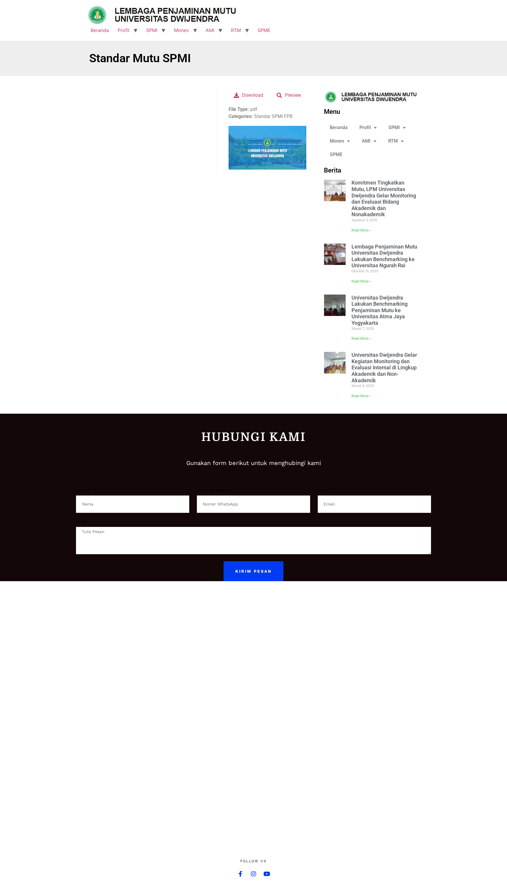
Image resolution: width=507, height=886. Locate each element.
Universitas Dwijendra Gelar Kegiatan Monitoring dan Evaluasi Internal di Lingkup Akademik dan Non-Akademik (384, 367)
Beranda (100, 30)
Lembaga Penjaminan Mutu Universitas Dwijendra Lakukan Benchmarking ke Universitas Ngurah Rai (384, 256)
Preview (293, 95)
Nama (81, 490)
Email (323, 490)
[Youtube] (267, 874)
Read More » (361, 230)
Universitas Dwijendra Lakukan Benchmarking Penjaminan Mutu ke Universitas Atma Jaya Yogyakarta (379, 310)
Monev (181, 30)
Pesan (81, 522)
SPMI (151, 30)
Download (252, 95)
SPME (264, 30)
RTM (236, 30)
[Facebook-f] (240, 874)
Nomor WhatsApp (213, 490)
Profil (123, 30)
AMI (210, 30)
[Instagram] (253, 874)
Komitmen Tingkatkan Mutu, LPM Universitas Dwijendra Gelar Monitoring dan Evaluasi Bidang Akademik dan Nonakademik (383, 198)
